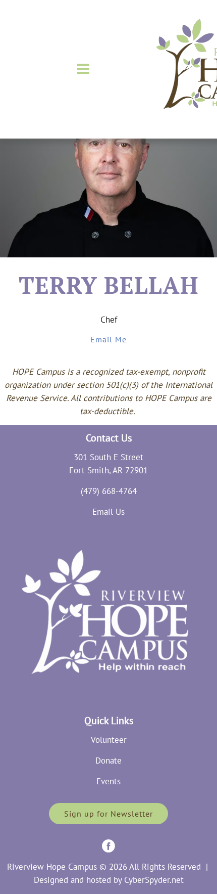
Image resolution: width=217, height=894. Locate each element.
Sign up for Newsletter (108, 814)
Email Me (108, 339)
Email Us (108, 511)
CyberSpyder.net (154, 879)
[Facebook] (108, 846)
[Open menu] (83, 69)
